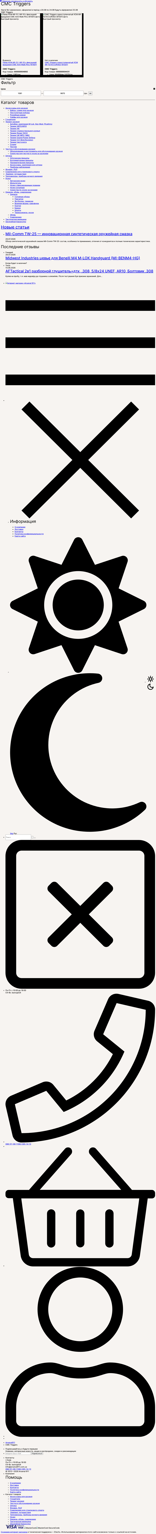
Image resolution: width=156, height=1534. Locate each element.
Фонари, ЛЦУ (11, 169)
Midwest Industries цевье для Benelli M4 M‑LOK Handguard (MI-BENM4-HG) (72, 258)
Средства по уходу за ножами (23, 190)
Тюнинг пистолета (18, 142)
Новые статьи (15, 227)
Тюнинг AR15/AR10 (18, 126)
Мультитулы (15, 183)
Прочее (13, 147)
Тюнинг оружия (12, 122)
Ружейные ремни (18, 115)
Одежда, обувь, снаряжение (18, 192)
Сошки (13, 144)
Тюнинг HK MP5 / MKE (20, 135)
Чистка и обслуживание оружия (20, 149)
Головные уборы (22, 196)
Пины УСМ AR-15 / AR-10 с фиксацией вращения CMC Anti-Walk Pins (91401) (20, 63)
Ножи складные (17, 187)
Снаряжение (15, 217)
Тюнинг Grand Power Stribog (22, 137)
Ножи (8, 178)
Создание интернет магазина (14, 1532)
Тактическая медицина (15, 219)
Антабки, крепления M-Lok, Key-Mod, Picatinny (31, 124)
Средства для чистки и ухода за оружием (29, 153)
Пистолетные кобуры (20, 112)
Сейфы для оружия (19, 117)
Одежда (13, 194)
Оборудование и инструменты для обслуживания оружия (36, 151)
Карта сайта (20, 536)
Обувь (13, 215)
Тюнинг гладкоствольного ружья (25, 131)
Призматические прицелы (22, 162)
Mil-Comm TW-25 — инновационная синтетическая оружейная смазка (68, 234)
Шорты (18, 210)
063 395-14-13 (24, 1144)
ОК (90, 93)
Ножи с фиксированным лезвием (25, 185)
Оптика (8, 156)
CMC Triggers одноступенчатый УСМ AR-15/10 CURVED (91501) (61, 63)
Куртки (18, 206)
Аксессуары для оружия (16, 108)
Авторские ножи (17, 181)
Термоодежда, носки (24, 212)
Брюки (18, 208)
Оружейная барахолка (15, 221)
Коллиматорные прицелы (21, 160)
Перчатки (19, 199)
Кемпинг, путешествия (15, 174)
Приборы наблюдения (20, 167)
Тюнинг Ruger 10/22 (19, 133)
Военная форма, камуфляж (27, 203)
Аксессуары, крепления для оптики (26, 165)
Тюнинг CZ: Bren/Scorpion (21, 140)
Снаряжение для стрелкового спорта (22, 172)
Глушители (10, 119)
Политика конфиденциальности (29, 534)
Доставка (19, 529)
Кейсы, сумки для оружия (22, 110)
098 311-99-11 (11, 1144)
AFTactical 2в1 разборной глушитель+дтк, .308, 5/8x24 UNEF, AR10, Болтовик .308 (79, 271)
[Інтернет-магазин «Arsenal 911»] (20, 283)
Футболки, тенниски (24, 201)
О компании (20, 527)
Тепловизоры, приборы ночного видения (23, 176)
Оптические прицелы (19, 158)
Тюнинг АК (15, 128)
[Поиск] (32, 837)
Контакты (19, 531)
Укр (11, 833)
